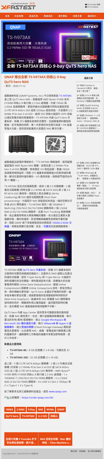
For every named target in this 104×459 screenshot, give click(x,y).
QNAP (60, 409)
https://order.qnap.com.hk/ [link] (37, 397)
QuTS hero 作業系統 (34, 269)
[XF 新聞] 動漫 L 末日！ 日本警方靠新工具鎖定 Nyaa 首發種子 (88, 195)
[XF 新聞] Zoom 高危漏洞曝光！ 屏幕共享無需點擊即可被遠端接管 (88, 205)
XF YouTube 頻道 (93, 4)
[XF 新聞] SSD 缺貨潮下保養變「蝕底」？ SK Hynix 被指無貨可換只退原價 (88, 185)
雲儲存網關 (27, 327)
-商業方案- (77, 15)
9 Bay (31, 409)
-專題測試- (48, 15)
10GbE (9, 409)
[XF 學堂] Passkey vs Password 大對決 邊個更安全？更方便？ (88, 88)
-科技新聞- (19, 15)
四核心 (54, 416)
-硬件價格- (63, 15)
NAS (40, 409)
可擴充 (47, 226)
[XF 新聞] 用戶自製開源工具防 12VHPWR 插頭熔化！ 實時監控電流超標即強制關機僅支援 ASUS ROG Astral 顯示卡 (88, 131)
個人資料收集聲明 (94, 451)
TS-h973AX (65, 95)
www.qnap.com (58, 391)
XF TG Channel (92, 7)
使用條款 (82, 451)
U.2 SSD (42, 416)
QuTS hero (12, 416)
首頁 (7, 15)
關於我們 (74, 451)
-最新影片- (92, 15)
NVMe (50, 409)
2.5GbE (21, 409)
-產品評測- (33, 15)
